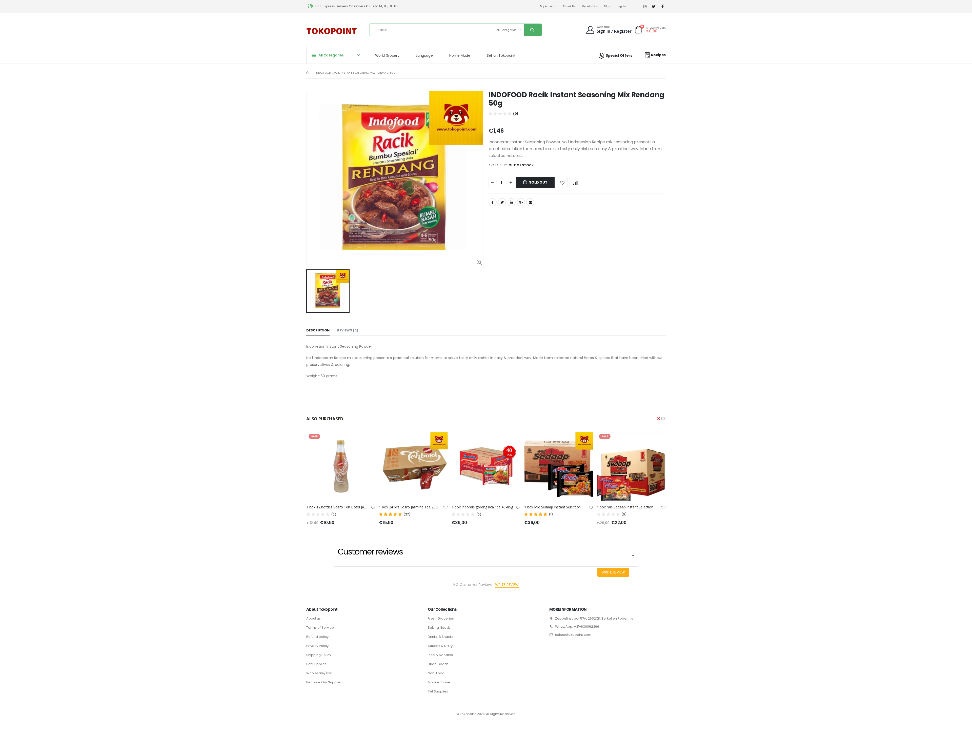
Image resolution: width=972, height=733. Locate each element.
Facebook (493, 202)
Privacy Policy (317, 645)
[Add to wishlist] (562, 182)
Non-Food (436, 673)
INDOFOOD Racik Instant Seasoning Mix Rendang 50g (576, 99)
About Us (569, 6)
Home (308, 72)
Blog (607, 6)
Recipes (658, 54)
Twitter (502, 202)
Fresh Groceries (441, 618)
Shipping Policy (318, 654)
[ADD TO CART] (512, 440)
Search (532, 30)
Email (530, 202)
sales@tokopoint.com (573, 634)
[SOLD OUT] (367, 440)
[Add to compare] (575, 182)
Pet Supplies (316, 664)
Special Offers (619, 55)
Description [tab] (318, 330)
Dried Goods (438, 664)
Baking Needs (439, 627)
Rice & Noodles (440, 654)
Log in (621, 6)
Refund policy (317, 636)
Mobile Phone (439, 682)
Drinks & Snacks (441, 636)
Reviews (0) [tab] (347, 330)
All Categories (506, 30)
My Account (548, 6)
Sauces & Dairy (440, 645)
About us (313, 618)
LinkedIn (512, 202)
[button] (658, 418)
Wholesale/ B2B (319, 673)
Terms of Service (320, 627)
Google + (521, 202)
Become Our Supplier (324, 682)
